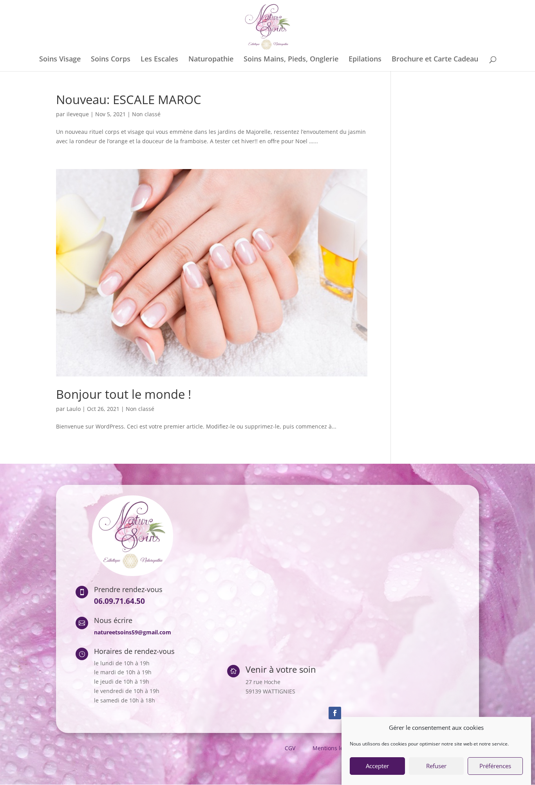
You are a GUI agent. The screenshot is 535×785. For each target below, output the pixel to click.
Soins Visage (60, 59)
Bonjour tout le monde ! (123, 394)
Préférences (495, 766)
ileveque (78, 114)
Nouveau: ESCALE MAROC (128, 99)
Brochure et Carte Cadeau (435, 59)
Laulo (74, 408)
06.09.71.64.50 (119, 601)
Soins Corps (110, 59)
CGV (290, 748)
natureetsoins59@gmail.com (132, 632)
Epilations (365, 59)
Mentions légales (335, 748)
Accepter (377, 766)
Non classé (146, 114)
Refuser (436, 766)
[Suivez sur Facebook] (335, 713)
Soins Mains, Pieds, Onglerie (291, 59)
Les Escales (159, 59)
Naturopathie (210, 59)
